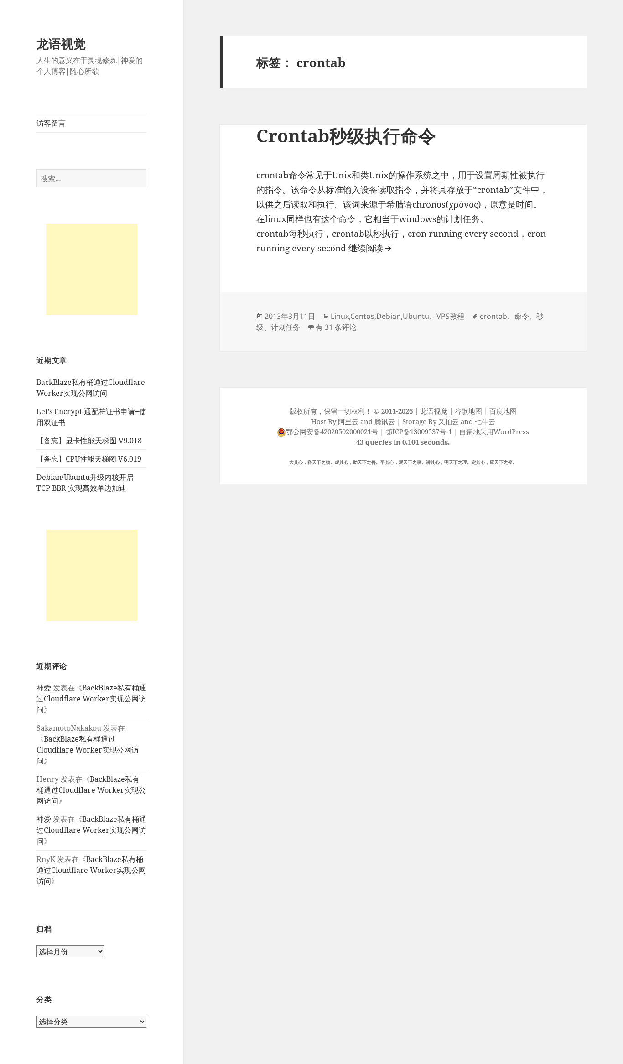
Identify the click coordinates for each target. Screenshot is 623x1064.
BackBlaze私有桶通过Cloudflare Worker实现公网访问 (91, 699)
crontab (493, 316)
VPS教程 (450, 316)
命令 (521, 316)
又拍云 (448, 421)
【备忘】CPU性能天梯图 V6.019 (88, 459)
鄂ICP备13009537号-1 (418, 431)
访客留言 (51, 123)
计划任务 (285, 327)
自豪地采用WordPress (494, 431)
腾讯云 (384, 421)
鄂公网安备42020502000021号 (332, 431)
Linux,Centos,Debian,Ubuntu (380, 316)
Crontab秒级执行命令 (346, 135)
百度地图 (503, 410)
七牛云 (485, 421)
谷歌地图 (468, 410)
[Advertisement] (91, 269)
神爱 (43, 688)
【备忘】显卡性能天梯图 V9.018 (89, 441)
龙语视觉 (61, 43)
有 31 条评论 (336, 327)
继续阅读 (371, 248)
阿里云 (348, 421)
